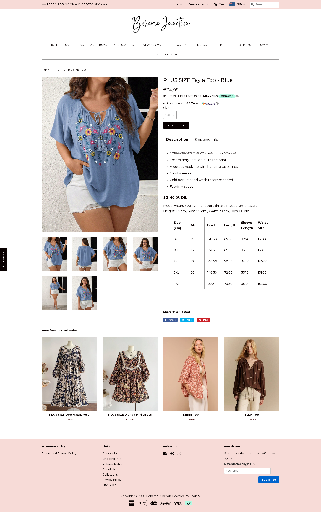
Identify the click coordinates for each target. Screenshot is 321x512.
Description (177, 139)
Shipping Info (206, 139)
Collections (110, 474)
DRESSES (204, 44)
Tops (224, 44)
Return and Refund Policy (59, 453)
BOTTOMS (244, 44)
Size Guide (109, 485)
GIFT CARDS (150, 54)
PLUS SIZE (181, 44)
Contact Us (110, 453)
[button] (221, 103)
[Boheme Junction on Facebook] (165, 454)
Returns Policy (112, 464)
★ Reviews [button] (3, 259)
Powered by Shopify (186, 496)
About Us (109, 469)
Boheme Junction (158, 496)
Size (166, 108)
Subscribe (269, 479)
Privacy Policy (112, 479)
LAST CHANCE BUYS (93, 44)
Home (54, 44)
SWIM (264, 44)
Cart (221, 4)
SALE (68, 44)
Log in (178, 4)
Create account (198, 4)
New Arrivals (154, 44)
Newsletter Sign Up (239, 464)
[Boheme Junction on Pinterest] (172, 454)
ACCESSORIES (124, 44)
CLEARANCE (173, 54)
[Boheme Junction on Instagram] (179, 454)
